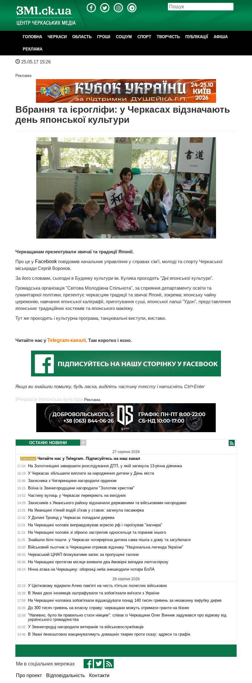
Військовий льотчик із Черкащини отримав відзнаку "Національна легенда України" (105, 547)
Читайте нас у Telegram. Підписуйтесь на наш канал (88, 458)
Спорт (144, 36)
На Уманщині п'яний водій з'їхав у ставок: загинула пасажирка (86, 510)
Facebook (46, 261)
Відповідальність (65, 675)
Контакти (99, 675)
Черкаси (57, 36)
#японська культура (60, 399)
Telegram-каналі (66, 340)
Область (82, 36)
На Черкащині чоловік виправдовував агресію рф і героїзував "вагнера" (95, 525)
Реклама (32, 49)
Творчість (168, 36)
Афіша (221, 36)
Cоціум (124, 36)
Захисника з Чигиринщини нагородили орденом (72, 481)
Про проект (29, 675)
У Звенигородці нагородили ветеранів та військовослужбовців (86, 627)
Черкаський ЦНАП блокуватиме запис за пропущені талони (83, 554)
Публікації (196, 36)
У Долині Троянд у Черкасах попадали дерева (71, 518)
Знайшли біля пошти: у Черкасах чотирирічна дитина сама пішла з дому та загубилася (109, 540)
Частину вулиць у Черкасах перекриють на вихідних (77, 495)
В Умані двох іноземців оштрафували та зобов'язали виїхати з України (93, 593)
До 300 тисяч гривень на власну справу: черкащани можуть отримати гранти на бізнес (109, 608)
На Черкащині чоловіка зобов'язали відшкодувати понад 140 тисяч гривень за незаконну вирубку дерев (125, 600)
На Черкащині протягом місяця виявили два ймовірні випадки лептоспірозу (98, 562)
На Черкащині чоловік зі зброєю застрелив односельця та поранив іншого (97, 532)
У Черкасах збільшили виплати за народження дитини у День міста (91, 473)
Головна (32, 36)
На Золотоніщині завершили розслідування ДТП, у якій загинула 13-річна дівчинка (105, 466)
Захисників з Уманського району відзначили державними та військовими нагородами (107, 503)
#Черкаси (26, 399)
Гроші (103, 36)
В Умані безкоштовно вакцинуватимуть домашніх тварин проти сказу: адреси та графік (109, 634)
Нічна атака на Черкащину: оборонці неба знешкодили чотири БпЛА (91, 569)
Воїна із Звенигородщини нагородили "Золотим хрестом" (81, 488)
